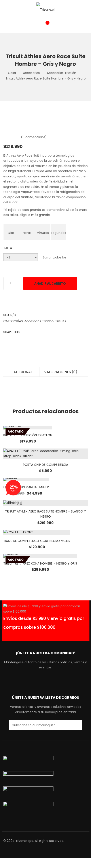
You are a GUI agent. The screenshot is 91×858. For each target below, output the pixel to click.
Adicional (22, 372)
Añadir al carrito (50, 283)
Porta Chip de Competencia (45, 464)
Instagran (48, 679)
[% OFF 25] (26, 479)
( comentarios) (34, 137)
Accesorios (31, 73)
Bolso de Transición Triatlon (27, 435)
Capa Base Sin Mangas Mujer (26, 487)
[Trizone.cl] (45, 9)
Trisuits (60, 321)
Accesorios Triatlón (61, 73)
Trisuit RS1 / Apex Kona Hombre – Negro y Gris (40, 563)
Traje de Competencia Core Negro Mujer (36, 541)
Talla (7, 248)
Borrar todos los (54, 257)
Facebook (34, 679)
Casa (12, 73)
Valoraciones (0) (60, 372)
